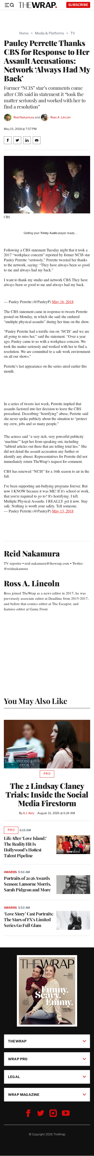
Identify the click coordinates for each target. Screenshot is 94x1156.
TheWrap (17, 1041)
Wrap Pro (18, 1059)
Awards (10, 872)
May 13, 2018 (63, 510)
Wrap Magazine (24, 1094)
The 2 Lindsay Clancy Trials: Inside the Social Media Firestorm (47, 794)
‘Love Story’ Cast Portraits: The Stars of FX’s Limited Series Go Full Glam (28, 919)
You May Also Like (35, 701)
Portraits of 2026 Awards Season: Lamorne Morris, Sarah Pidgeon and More (27, 884)
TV (72, 33)
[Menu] (9, 5)
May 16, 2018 (63, 301)
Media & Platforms (49, 33)
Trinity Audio (48, 233)
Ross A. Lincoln (60, 117)
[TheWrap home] (37, 5)
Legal (14, 1077)
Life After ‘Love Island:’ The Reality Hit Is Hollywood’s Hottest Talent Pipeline (25, 846)
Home (24, 33)
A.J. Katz (28, 813)
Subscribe (78, 5)
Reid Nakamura (23, 117)
